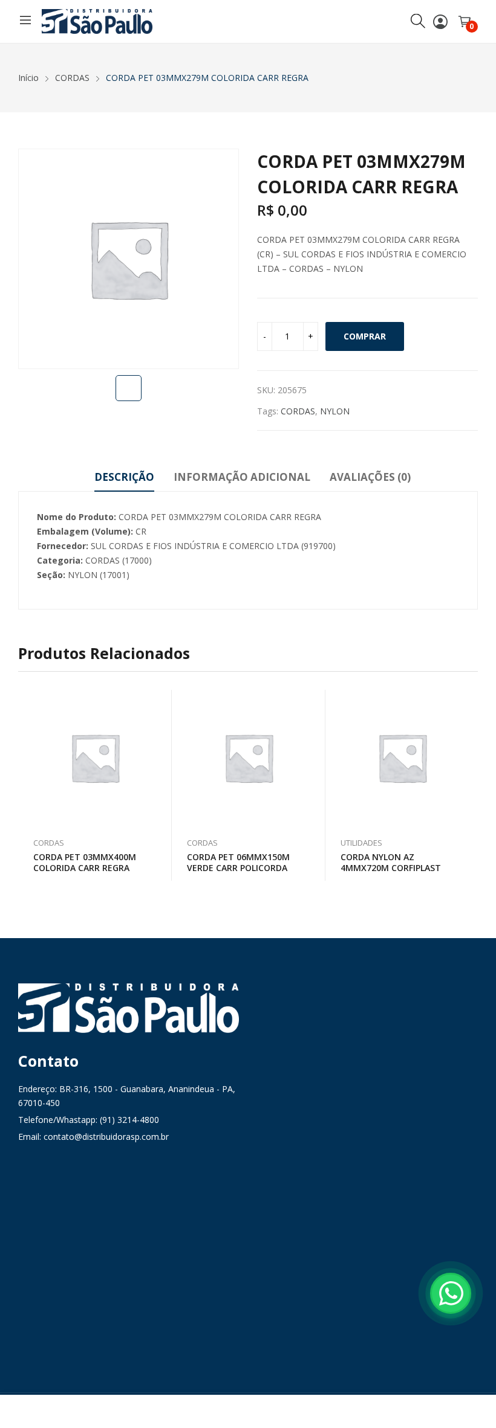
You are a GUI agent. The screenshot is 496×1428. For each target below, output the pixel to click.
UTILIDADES (361, 842)
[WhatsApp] (450, 1293)
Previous (27, 785)
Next (469, 785)
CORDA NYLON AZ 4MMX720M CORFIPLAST (391, 862)
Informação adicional (242, 477)
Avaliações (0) (370, 477)
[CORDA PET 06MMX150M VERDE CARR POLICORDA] (248, 757)
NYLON (335, 411)
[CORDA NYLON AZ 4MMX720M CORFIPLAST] (402, 757)
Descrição (124, 477)
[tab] (124, 479)
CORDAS (298, 411)
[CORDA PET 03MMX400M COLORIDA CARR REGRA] (95, 757)
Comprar (365, 336)
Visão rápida (157, 702)
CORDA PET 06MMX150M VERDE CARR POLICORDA (238, 862)
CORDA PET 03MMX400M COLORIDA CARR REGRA (84, 862)
